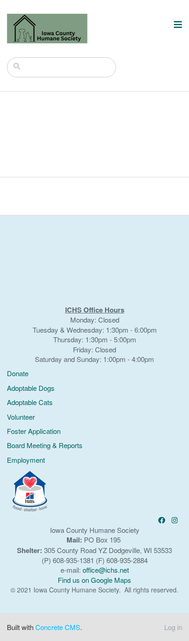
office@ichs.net (106, 570)
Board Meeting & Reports (45, 445)
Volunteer (21, 417)
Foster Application (34, 431)
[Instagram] (175, 520)
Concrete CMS (57, 627)
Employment (26, 460)
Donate (17, 373)
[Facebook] (161, 520)
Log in (173, 627)
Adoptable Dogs (31, 388)
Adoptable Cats (30, 402)
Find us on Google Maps (94, 580)
